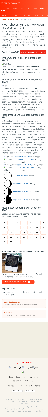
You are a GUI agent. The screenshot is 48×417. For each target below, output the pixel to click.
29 (4, 242)
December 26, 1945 (20, 192)
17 (17, 232)
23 (11, 237)
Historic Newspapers (30, 377)
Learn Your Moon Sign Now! (33, 52)
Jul (42, 15)
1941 (15, 8)
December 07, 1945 (26, 159)
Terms (37, 386)
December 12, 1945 (24, 165)
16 (11, 232)
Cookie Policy (30, 391)
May (29, 15)
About (19, 386)
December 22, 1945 (20, 183)
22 (4, 237)
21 (43, 232)
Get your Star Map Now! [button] (15, 282)
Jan (4, 15)
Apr (23, 15)
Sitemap (10, 386)
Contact (28, 386)
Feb (10, 15)
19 (30, 232)
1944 (35, 8)
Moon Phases (13, 20)
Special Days (17, 381)
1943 (28, 8)
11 (24, 227)
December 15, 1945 (26, 167)
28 (43, 237)
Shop (18, 377)
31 (17, 242)
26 (30, 237)
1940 (8, 8)
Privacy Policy (17, 391)
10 (17, 227)
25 (24, 237)
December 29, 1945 (20, 200)
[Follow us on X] (20, 368)
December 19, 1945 (20, 175)
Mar (17, 15)
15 (4, 232)
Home (4, 20)
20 (37, 232)
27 (37, 237)
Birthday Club (30, 381)
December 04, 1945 (22, 157)
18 (24, 232)
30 (11, 242)
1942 (22, 8)
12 (30, 227)
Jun (36, 15)
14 (43, 227)
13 (37, 227)
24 (17, 237)
